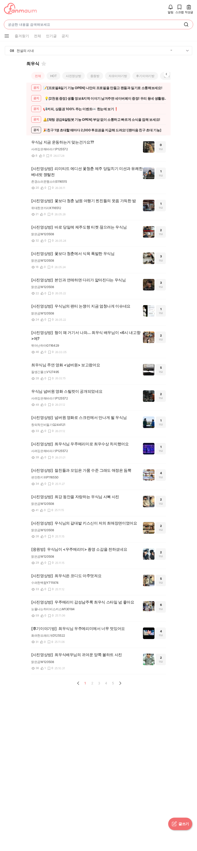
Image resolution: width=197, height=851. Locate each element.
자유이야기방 (118, 76)
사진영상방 (73, 76)
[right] (166, 74)
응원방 (94, 76)
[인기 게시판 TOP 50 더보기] (187, 50)
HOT (53, 76)
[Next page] (120, 683)
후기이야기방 (145, 76)
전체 (38, 76)
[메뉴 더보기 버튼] (6, 36)
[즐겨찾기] (44, 63)
